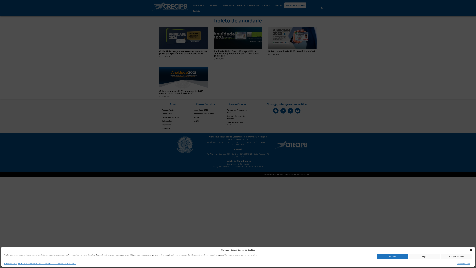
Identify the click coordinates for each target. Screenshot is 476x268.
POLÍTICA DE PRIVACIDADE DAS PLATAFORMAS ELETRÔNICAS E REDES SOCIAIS (47, 264)
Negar (424, 256)
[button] (471, 250)
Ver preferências (456, 256)
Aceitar (392, 256)
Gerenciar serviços (463, 264)
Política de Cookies (10, 264)
